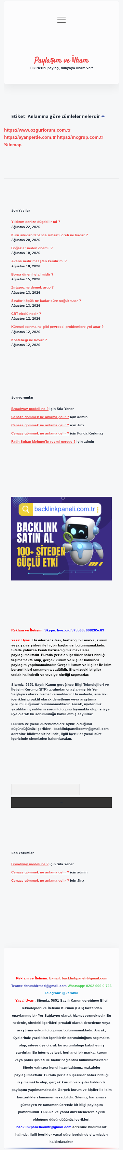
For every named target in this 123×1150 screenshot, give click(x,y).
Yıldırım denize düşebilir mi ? (35, 222)
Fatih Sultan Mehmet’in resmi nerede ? (43, 441)
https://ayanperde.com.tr (30, 137)
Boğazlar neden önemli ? (32, 248)
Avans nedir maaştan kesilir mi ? (39, 261)
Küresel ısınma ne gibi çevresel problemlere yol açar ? (57, 327)
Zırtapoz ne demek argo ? (32, 287)
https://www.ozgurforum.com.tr (37, 130)
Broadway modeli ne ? (30, 409)
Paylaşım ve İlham (61, 60)
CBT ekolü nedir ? (26, 314)
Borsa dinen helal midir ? (32, 274)
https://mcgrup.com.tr (80, 137)
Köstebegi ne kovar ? (29, 340)
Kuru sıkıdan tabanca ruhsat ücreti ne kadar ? (49, 235)
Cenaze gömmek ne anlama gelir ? (40, 417)
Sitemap (13, 144)
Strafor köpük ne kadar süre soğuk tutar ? (46, 301)
